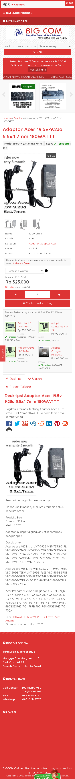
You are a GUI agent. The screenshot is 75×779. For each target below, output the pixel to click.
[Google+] (25, 425)
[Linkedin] (49, 425)
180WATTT (19, 616)
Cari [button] (39, 52)
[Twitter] (17, 425)
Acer (57, 616)
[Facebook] (9, 425)
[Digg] (33, 425)
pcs (69, 3)
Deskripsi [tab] (15, 378)
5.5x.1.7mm (47, 616)
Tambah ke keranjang (38, 303)
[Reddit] (41, 425)
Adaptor (18, 117)
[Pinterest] (57, 425)
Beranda (7, 117)
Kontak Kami (37, 69)
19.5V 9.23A (33, 616)
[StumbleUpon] (65, 425)
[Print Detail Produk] (9, 431)
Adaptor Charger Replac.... (56, 351)
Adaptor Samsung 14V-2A (59, 326)
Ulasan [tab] (36, 378)
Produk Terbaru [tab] (20, 386)
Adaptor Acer (48, 243)
